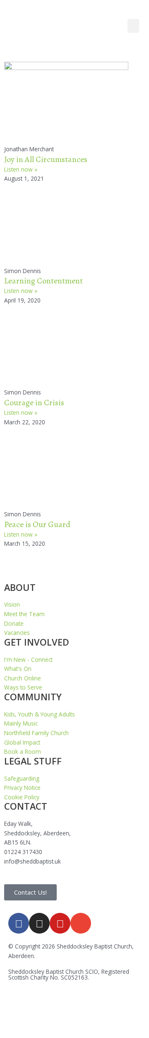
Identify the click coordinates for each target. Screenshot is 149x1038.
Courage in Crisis (34, 402)
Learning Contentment (43, 280)
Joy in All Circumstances (45, 159)
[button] (133, 26)
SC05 (67, 977)
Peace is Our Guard (37, 524)
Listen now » (20, 169)
